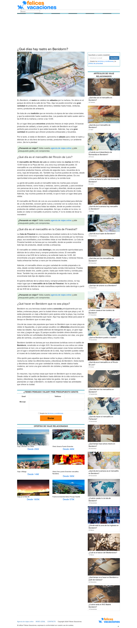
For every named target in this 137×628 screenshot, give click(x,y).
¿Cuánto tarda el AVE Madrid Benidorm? (100, 605)
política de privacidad (95, 63)
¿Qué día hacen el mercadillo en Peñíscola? (101, 417)
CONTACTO (51, 621)
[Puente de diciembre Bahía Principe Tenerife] (68, 486)
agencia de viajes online (61, 148)
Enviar (51, 418)
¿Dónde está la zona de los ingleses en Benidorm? (104, 526)
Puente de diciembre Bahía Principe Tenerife (66, 497)
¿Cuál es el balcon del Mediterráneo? (103, 552)
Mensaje (23, 402)
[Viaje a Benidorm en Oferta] (33, 440)
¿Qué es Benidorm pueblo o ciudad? (102, 337)
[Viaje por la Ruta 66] (33, 489)
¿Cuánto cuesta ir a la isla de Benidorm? (100, 499)
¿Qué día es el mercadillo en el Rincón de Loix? (103, 363)
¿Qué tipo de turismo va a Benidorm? (103, 285)
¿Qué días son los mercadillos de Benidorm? (101, 259)
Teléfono (58, 396)
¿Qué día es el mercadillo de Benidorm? (99, 126)
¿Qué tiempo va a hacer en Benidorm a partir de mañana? (103, 578)
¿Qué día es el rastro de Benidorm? (102, 233)
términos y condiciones (55, 413)
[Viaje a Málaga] (33, 461)
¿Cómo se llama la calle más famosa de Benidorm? (104, 180)
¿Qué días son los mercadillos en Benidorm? (101, 390)
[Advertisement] (68, 31)
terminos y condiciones (105, 61)
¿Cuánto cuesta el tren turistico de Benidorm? (101, 311)
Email (24, 396)
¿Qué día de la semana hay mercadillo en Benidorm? (103, 207)
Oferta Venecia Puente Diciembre (62, 446)
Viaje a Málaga (21, 471)
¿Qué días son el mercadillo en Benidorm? (100, 98)
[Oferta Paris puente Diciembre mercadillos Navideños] (68, 459)
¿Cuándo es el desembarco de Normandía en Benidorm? (100, 153)
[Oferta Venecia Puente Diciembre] (68, 434)
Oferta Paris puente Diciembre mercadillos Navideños (65, 472)
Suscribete (114, 58)
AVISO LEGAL (40, 621)
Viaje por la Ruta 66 (23, 497)
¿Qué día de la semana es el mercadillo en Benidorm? (104, 472)
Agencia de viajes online (25, 621)
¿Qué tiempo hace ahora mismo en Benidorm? (102, 444)
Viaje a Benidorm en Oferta (25, 446)
